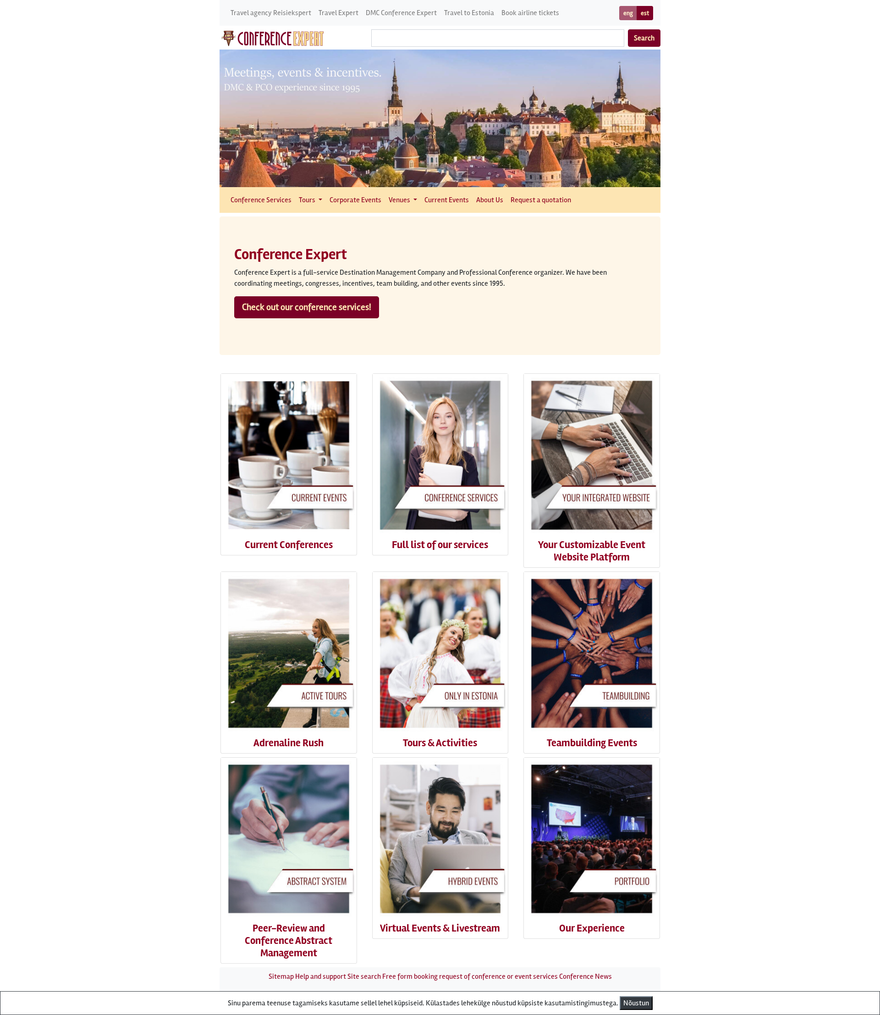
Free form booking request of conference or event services (470, 976)
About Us (489, 200)
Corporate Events (355, 200)
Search (644, 38)
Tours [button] (308, 200)
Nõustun (636, 1003)
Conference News (585, 976)
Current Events (446, 200)
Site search (364, 976)
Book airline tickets (530, 12)
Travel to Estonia (469, 12)
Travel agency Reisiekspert (271, 12)
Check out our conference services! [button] (306, 307)
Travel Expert (338, 12)
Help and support (320, 976)
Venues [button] (400, 200)
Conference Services (261, 200)
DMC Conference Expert (401, 12)
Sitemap (281, 976)
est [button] (645, 13)
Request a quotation (541, 200)
